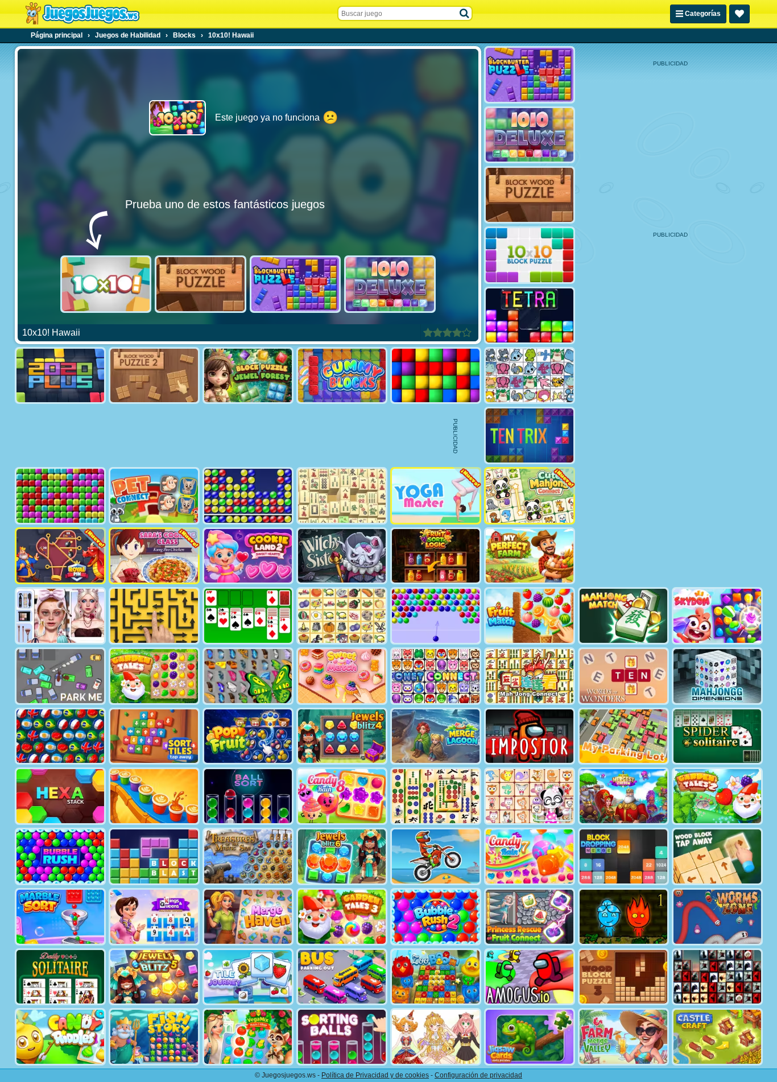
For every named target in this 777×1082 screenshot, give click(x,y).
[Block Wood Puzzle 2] (154, 375)
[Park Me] (60, 676)
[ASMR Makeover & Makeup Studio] (60, 616)
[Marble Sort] (60, 916)
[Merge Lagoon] (435, 736)
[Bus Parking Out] (341, 977)
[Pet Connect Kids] (154, 496)
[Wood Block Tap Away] (717, 856)
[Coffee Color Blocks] (154, 796)
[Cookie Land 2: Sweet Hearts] (248, 556)
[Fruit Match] (529, 616)
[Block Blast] (154, 856)
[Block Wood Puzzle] (200, 284)
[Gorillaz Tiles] (717, 977)
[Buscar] (465, 13)
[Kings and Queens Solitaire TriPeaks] (154, 916)
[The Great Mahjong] (341, 496)
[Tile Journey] (248, 977)
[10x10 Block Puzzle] (529, 255)
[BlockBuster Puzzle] (295, 284)
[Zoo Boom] (435, 977)
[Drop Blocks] (60, 496)
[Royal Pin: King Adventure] (60, 556)
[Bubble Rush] (60, 856)
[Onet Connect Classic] (435, 676)
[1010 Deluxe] (390, 284)
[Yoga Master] (435, 496)
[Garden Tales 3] (341, 916)
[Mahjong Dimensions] (717, 676)
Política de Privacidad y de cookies (375, 1075)
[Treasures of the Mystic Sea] (248, 856)
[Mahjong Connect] (529, 676)
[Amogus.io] (529, 977)
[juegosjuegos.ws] (82, 14)
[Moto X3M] (435, 856)
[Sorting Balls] (341, 1037)
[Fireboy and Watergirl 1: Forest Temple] (623, 916)
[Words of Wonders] (623, 676)
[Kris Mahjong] (341, 616)
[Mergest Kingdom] (623, 796)
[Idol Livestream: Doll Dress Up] (435, 1037)
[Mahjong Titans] (435, 796)
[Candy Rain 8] (341, 796)
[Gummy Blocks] (341, 375)
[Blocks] (435, 375)
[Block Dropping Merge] (623, 856)
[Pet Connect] (529, 375)
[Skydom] (717, 616)
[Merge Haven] (248, 916)
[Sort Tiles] (154, 736)
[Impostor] (529, 736)
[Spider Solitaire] (717, 736)
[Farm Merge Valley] (623, 1037)
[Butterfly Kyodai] (248, 676)
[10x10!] (106, 284)
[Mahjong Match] (623, 616)
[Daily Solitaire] (60, 977)
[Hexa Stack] (60, 796)
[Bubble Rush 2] (435, 916)
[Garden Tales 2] (717, 796)
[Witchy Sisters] (341, 556)
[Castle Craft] (717, 1037)
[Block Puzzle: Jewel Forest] (248, 375)
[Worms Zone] (717, 916)
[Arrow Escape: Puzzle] (154, 616)
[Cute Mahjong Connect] (529, 496)
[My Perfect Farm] (529, 556)
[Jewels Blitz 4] (341, 736)
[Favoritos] (739, 14)
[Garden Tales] (154, 676)
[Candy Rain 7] (529, 856)
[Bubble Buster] (248, 496)
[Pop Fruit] (248, 736)
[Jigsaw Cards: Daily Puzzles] (529, 1037)
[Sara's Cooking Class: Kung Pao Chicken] (154, 556)
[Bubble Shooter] (435, 616)
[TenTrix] (529, 435)
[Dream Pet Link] (529, 796)
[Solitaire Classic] (248, 616)
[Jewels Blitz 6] (341, 856)
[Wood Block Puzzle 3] (623, 977)
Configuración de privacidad (478, 1075)
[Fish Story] (154, 1037)
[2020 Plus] (60, 375)
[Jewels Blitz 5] (154, 977)
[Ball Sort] (248, 796)
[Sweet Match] (341, 676)
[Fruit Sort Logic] (435, 556)
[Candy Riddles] (60, 1037)
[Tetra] (529, 315)
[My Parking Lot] (623, 736)
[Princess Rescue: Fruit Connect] (529, 916)
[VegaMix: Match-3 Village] (248, 1037)
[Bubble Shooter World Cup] (60, 736)
